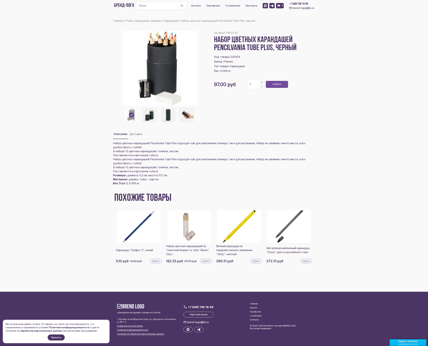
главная (254, 303)
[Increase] (262, 82)
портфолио (255, 311)
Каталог (196, 5)
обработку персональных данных (41, 330)
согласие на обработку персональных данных (140, 334)
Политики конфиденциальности (69, 327)
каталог (253, 307)
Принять (56, 337)
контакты (254, 319)
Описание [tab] (120, 134)
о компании (255, 315)
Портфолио (213, 5)
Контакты (251, 5)
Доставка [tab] (135, 134)
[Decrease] (262, 86)
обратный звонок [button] (199, 314)
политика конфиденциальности (132, 330)
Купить (277, 84)
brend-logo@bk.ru (303, 8)
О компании (233, 5)
